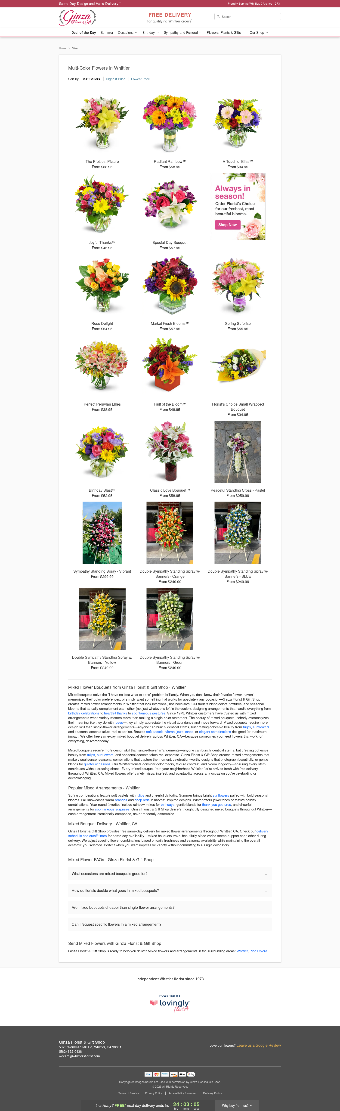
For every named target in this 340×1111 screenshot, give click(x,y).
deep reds (142, 799)
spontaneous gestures (148, 713)
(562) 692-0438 (70, 1051)
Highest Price (115, 79)
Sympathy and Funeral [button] (181, 32)
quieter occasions (97, 763)
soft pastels (155, 731)
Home (62, 48)
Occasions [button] (126, 32)
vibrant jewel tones (179, 731)
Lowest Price (140, 79)
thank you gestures (216, 804)
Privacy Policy (154, 1093)
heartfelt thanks (115, 713)
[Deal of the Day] (238, 206)
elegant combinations (215, 731)
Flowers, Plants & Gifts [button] (224, 32)
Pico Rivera (258, 950)
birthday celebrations (83, 713)
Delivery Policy (212, 1093)
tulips (247, 726)
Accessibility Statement (182, 1093)
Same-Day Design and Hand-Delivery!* (90, 3)
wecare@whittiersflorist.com (79, 1056)
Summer (107, 32)
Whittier (242, 950)
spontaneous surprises (112, 809)
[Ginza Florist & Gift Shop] (92, 17)
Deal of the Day (83, 32)
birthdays (168, 804)
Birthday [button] (149, 32)
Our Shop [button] (257, 32)
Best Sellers (90, 79)
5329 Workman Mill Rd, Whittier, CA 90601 (90, 1047)
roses (118, 722)
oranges (121, 799)
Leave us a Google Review (259, 1045)
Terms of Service (128, 1093)
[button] (328, 1091)
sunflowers (261, 726)
